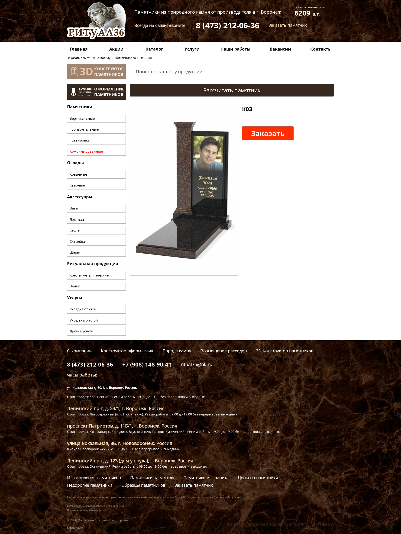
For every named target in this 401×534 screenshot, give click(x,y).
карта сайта (75, 528)
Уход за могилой (84, 320)
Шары (75, 252)
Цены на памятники (258, 478)
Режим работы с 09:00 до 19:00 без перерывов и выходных (159, 466)
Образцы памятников (143, 485)
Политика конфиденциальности (85, 510)
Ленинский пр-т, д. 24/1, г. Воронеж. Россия (116, 408)
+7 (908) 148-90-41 (146, 364)
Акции (116, 49)
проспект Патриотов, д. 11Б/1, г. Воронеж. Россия (122, 426)
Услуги (192, 49)
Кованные (78, 174)
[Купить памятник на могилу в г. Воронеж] (96, 20)
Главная (79, 49)
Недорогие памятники (89, 485)
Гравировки (80, 140)
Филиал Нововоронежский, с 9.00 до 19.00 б (102, 449)
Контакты (321, 49)
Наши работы (235, 49)
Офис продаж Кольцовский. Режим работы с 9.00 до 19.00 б (114, 397)
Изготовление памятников (94, 478)
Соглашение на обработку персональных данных (95, 506)
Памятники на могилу (152, 478)
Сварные (77, 185)
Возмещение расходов (223, 351)
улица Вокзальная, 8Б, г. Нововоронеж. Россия (119, 443)
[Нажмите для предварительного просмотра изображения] (184, 188)
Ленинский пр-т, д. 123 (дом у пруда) (107, 460)
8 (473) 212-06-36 (227, 25)
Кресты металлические (89, 275)
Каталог (154, 49)
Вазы (74, 208)
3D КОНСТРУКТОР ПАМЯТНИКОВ (264, 524)
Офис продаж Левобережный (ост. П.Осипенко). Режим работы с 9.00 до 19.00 (130, 414)
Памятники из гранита (206, 478)
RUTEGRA (323, 524)
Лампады (77, 219)
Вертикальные (82, 118)
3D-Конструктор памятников (284, 351)
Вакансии (280, 49)
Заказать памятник (194, 485)
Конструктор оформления (127, 351)
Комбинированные (86, 151)
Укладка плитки (83, 309)
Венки (75, 286)
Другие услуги (82, 331)
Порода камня (176, 351)
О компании (79, 351)
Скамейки (78, 241)
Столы (75, 230)
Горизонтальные (84, 129)
